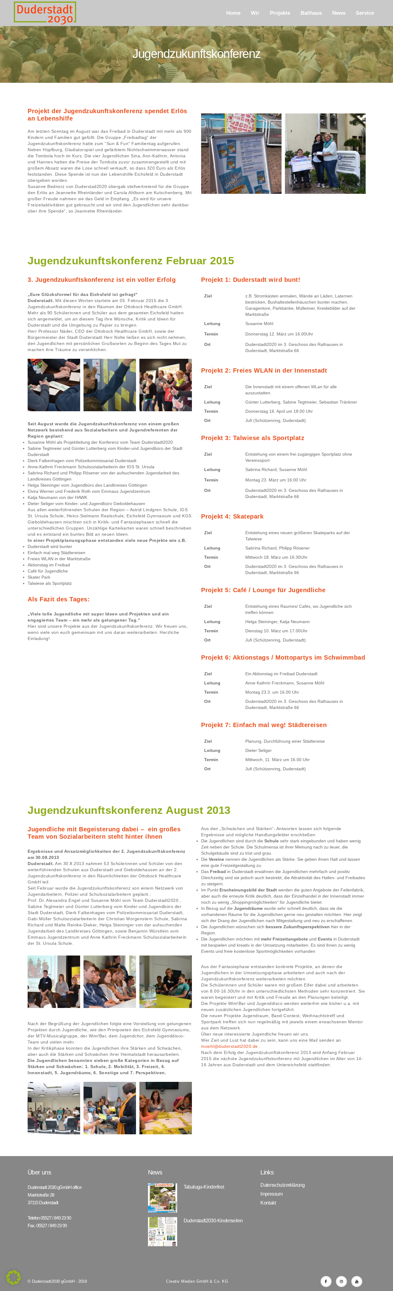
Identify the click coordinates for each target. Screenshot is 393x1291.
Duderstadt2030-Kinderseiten (213, 1220)
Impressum (271, 1194)
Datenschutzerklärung (282, 1185)
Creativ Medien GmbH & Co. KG (197, 1281)
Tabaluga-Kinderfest (204, 1186)
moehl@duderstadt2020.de (229, 1046)
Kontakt (268, 1203)
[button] (13, 1277)
